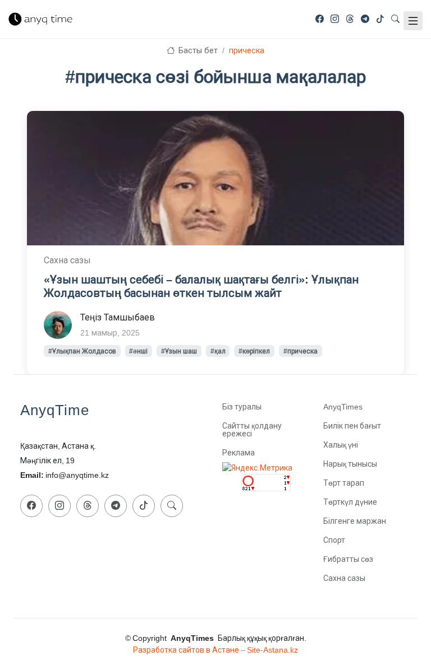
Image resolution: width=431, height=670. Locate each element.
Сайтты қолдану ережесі (252, 430)
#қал (218, 351)
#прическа (300, 351)
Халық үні (340, 445)
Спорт (334, 540)
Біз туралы (242, 407)
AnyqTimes (343, 407)
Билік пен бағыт (352, 426)
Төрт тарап (343, 483)
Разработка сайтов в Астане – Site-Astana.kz (215, 649)
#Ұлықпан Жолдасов (82, 351)
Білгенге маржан (354, 521)
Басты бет (197, 50)
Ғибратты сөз (348, 559)
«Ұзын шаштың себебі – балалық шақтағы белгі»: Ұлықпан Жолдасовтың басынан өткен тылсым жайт (201, 286)
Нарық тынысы (350, 464)
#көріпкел (254, 351)
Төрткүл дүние (350, 502)
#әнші (138, 351)
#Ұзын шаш (179, 351)
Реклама (238, 453)
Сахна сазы (344, 578)
